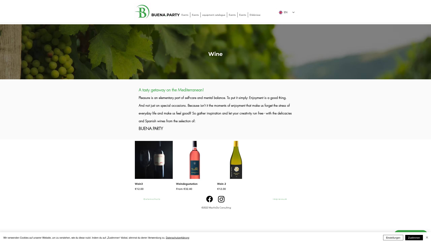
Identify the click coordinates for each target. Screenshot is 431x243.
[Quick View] (154, 160)
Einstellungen (393, 237)
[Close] (427, 237)
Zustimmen (414, 237)
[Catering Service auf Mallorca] (221, 199)
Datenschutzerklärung (177, 237)
